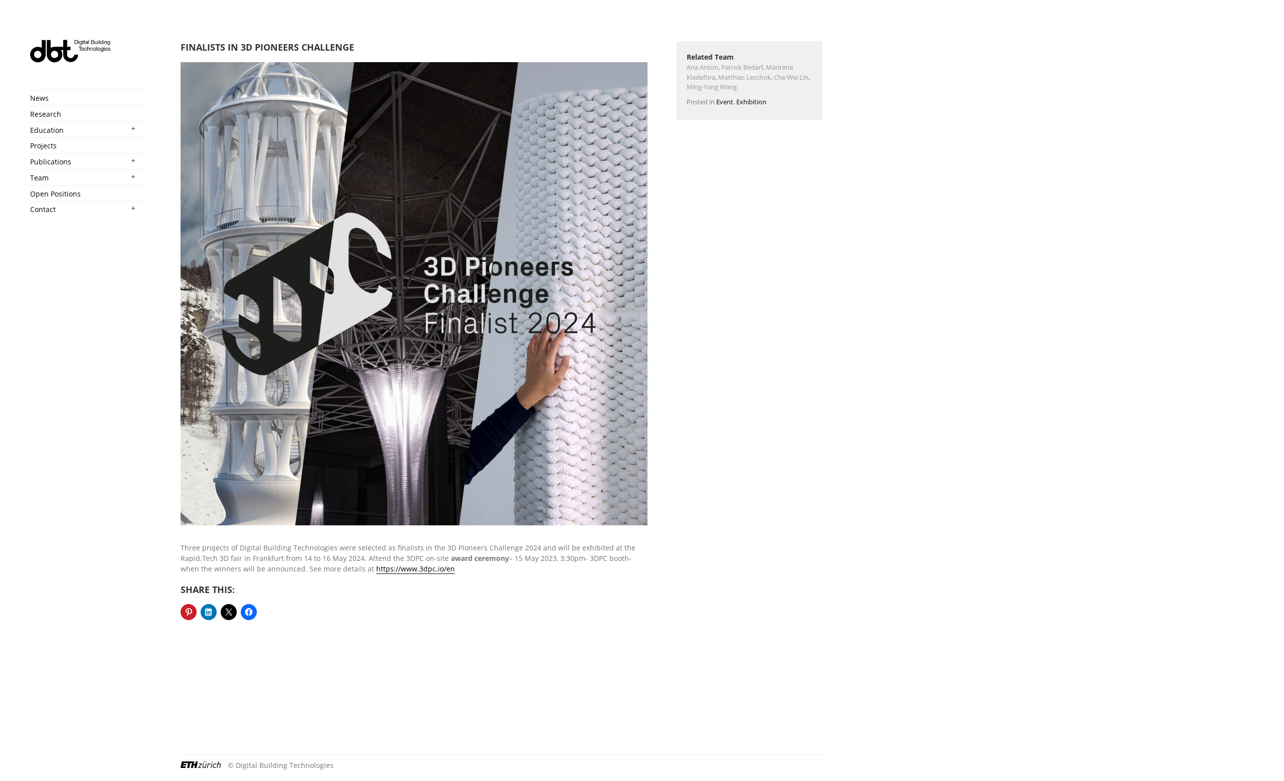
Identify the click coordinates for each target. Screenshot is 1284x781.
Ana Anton (702, 67)
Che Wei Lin (791, 77)
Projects (43, 145)
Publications (50, 161)
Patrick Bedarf (742, 67)
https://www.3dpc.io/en (415, 568)
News (39, 98)
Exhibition (751, 101)
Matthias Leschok (744, 77)
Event (724, 101)
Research (45, 114)
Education (47, 130)
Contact (43, 209)
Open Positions (55, 194)
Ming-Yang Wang (712, 86)
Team (39, 177)
